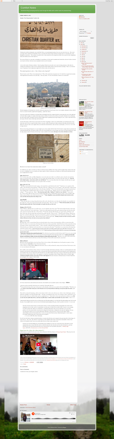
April (83, 59)
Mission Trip (81, 143)
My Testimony (82, 141)
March (83, 61)
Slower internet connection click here (35, 333)
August (83, 52)
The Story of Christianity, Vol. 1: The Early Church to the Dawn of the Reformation (60, 358)
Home (48, 404)
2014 (82, 42)
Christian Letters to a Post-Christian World (39, 327)
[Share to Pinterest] (42, 362)
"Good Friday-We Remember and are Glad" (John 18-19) (87, 66)
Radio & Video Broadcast (84, 144)
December (84, 46)
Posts (82, 151)
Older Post (73, 404)
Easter (24, 364)
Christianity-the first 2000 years (51, 360)
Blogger (64, 427)
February (84, 80)
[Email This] (37, 362)
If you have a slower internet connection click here (26, 258)
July (83, 54)
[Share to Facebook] (41, 362)
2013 (82, 44)
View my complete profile (84, 18)
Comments (83, 153)
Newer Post (23, 404)
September (84, 51)
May (83, 58)
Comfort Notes (28, 7)
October (83, 49)
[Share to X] (39, 362)
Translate (89, 33)
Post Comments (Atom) (31, 407)
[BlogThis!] (38, 362)
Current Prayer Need (83, 146)
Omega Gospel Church (61, 332)
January (83, 82)
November (84, 47)
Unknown (82, 16)
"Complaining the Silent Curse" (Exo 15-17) (86, 75)
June (83, 56)
